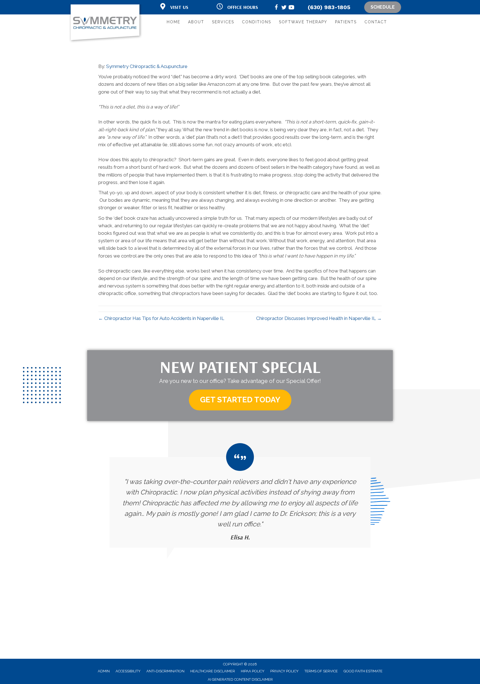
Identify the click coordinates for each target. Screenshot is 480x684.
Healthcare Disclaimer (212, 671)
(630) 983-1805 (329, 7)
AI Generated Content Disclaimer (240, 679)
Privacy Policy (284, 671)
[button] (240, 400)
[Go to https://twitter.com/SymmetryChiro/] (284, 8)
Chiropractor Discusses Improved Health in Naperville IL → (319, 318)
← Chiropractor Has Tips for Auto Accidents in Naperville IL (161, 318)
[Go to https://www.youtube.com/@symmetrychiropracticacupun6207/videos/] (291, 8)
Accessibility (128, 671)
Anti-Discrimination (165, 671)
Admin (104, 671)
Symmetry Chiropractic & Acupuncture (147, 66)
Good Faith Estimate (363, 671)
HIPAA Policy (252, 671)
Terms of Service (321, 671)
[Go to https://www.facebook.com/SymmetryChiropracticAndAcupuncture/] (276, 8)
